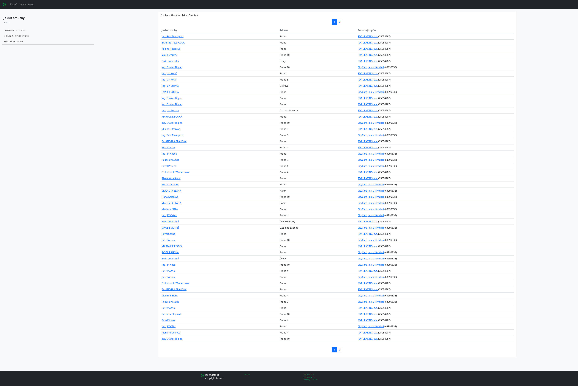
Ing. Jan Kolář (169, 73)
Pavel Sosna (168, 234)
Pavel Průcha (169, 166)
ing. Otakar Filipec (172, 67)
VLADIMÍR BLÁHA (171, 190)
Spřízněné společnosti (16, 35)
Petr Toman (168, 240)
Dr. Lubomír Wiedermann (176, 172)
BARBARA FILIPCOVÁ (173, 42)
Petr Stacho (168, 147)
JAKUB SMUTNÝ (170, 227)
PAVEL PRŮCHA (170, 92)
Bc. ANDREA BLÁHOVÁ (174, 141)
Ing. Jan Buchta (170, 85)
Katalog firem (309, 377)
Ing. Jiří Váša (169, 264)
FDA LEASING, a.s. (368, 36)
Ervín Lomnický (170, 61)
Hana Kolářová (170, 196)
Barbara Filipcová (171, 314)
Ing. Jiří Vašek (169, 153)
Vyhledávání (26, 4)
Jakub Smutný (169, 55)
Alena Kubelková (171, 178)
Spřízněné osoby (13, 41)
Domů (13, 4)
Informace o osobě (15, 30)
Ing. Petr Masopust (172, 36)
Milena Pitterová (171, 48)
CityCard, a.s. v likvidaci (371, 67)
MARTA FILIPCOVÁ (172, 116)
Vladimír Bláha (170, 209)
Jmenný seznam (310, 379)
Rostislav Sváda (170, 159)
